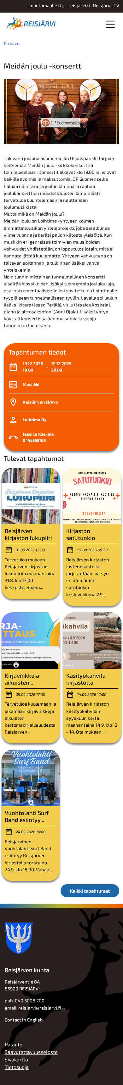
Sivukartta (16, 1059)
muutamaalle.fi (45, 5)
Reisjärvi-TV (106, 5)
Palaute (13, 1044)
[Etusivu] (32, 24)
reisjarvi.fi (79, 5)
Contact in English (24, 1019)
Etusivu (12, 43)
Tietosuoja (17, 1067)
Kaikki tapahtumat (90, 891)
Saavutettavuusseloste (31, 1052)
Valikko (110, 24)
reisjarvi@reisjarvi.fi (39, 1008)
